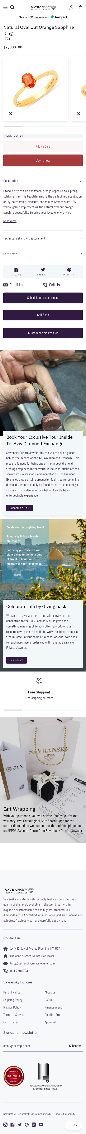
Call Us (54, 285)
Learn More (16, 660)
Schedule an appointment (43, 297)
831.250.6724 (19, 971)
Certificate (10, 254)
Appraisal (50, 1022)
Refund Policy (11, 992)
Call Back (43, 315)
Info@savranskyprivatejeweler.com (32, 963)
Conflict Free (53, 1014)
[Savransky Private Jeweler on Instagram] (5, 1125)
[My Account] (71, 7)
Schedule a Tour (19, 508)
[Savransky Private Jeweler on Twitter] (20, 1125)
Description (10, 181)
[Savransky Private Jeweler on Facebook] (12, 1125)
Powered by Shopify (65, 1114)
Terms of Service (13, 1014)
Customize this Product (43, 333)
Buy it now (43, 160)
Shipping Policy (12, 1000)
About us (50, 992)
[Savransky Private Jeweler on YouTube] (41, 1125)
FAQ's (48, 1000)
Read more (9, 221)
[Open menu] (5, 7)
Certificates (14, 136)
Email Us (16, 285)
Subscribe (75, 1046)
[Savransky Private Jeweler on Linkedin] (34, 1125)
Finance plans (53, 1007)
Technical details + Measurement (24, 238)
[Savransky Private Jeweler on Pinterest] (27, 1125)
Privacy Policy (12, 1007)
